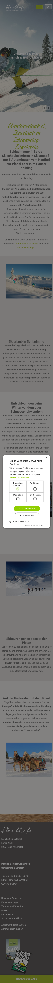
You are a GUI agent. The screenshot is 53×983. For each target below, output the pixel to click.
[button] (19, 522)
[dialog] (26, 491)
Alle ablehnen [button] (27, 515)
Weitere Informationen (19, 477)
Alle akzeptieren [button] (26, 508)
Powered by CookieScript (34, 526)
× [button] (46, 457)
